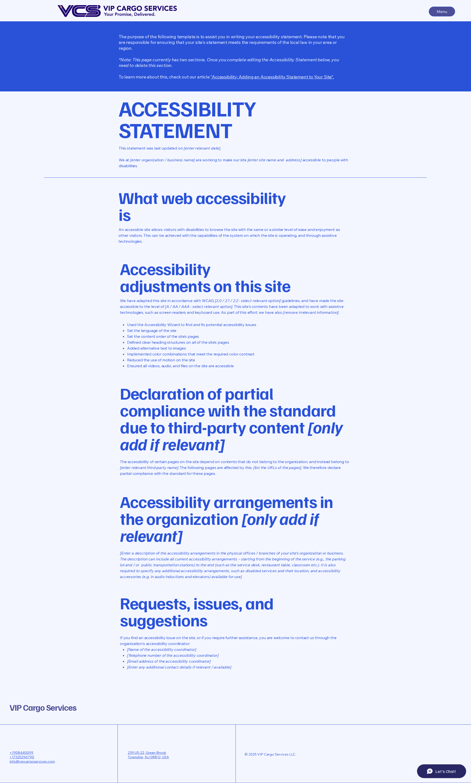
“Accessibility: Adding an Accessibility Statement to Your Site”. (272, 77)
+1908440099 (21, 752)
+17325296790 (22, 757)
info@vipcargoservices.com (32, 761)
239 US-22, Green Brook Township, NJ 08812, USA (148, 754)
